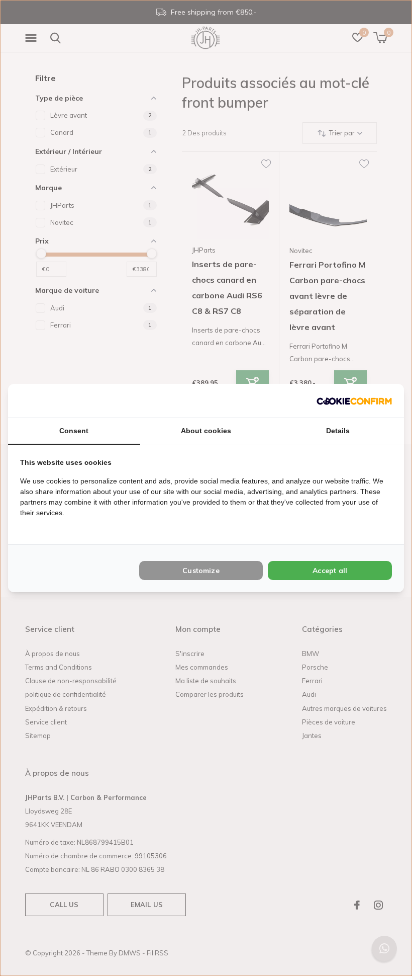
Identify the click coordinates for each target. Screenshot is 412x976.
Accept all (330, 570)
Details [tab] (338, 431)
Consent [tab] (73, 431)
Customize (201, 570)
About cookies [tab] (206, 431)
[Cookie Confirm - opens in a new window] (354, 400)
